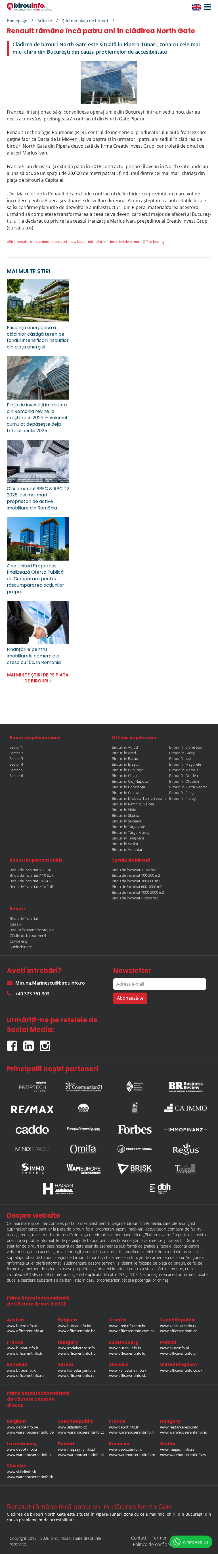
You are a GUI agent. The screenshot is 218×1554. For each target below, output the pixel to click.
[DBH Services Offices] (160, 1189)
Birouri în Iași (180, 758)
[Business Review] (186, 1085)
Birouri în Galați (182, 752)
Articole (44, 20)
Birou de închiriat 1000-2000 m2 (138, 892)
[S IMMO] (32, 1169)
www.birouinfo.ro (21, 1370)
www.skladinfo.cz (72, 1427)
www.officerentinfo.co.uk (181, 1370)
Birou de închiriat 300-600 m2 (136, 880)
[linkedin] (31, 1043)
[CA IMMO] (186, 1108)
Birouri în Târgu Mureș (130, 832)
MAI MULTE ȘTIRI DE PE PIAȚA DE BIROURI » (38, 678)
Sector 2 (16, 752)
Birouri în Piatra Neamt (188, 786)
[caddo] (32, 1129)
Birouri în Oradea (183, 775)
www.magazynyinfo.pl (76, 1449)
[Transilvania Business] (134, 1108)
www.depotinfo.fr (124, 1427)
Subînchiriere (21, 946)
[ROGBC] (134, 1085)
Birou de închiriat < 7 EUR (30, 869)
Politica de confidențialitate (160, 1544)
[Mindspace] (32, 1149)
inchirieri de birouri (125, 241)
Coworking (18, 941)
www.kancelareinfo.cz (178, 1325)
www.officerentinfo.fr (25, 1353)
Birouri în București (128, 769)
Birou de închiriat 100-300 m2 (136, 875)
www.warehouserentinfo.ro (132, 1454)
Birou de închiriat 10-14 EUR (33, 880)
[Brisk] (134, 1169)
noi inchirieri (98, 241)
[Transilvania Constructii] (186, 1169)
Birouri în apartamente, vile (32, 929)
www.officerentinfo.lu (127, 1353)
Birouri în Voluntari (127, 849)
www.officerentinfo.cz (178, 1330)
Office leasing (153, 241)
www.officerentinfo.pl (178, 1353)
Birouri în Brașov (125, 764)
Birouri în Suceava (127, 821)
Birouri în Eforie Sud (185, 747)
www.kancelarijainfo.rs (77, 1370)
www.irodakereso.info (76, 1347)
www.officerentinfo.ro (25, 1375)
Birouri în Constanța (128, 786)
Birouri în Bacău (125, 758)
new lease (77, 241)
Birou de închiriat (24, 918)
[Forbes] (134, 1129)
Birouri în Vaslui (125, 843)
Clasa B (16, 924)
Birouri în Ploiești (183, 798)
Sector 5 (16, 769)
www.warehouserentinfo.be (30, 1432)
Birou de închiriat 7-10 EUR (32, 875)
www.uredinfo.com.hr (127, 1325)
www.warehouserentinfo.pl (81, 1454)
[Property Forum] (134, 1149)
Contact (138, 1538)
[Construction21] (83, 1085)
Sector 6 (16, 775)
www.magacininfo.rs (177, 1449)
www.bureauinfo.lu (125, 1347)
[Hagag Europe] (58, 1189)
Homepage (17, 20)
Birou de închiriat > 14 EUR (31, 886)
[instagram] (46, 1043)
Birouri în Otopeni (184, 781)
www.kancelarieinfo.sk (127, 1370)
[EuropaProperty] (83, 1129)
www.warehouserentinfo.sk (30, 1476)
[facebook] (15, 1043)
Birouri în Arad (124, 752)
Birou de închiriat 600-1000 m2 (137, 886)
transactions (40, 241)
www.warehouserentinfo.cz (81, 1432)
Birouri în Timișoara (128, 838)
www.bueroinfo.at (22, 1325)
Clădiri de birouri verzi (28, 935)
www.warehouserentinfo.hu (183, 1432)
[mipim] (32, 1085)
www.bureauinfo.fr (22, 1347)
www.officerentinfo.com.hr (131, 1330)
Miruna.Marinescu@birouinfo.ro (50, 983)
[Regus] (186, 1149)
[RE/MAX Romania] (32, 1108)
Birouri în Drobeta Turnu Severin (139, 798)
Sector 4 (16, 764)
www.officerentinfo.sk (127, 1375)
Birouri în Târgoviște (128, 826)
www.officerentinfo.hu (77, 1353)
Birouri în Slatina (125, 815)
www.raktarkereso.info (179, 1427)
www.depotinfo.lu (22, 1449)
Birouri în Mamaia (183, 769)
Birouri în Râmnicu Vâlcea (133, 804)
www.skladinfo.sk (21, 1471)
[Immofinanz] (186, 1129)
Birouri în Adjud (125, 747)
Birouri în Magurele (185, 764)
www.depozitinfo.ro (125, 1449)
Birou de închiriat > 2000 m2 (135, 898)
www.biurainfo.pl (174, 1347)
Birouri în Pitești (182, 792)
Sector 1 (16, 747)
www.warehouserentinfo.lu (30, 1454)
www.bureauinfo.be (74, 1325)
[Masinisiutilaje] (83, 1107)
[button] (206, 7)
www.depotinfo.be (22, 1427)
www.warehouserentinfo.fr (131, 1432)
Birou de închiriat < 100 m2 (134, 869)
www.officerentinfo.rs (76, 1375)
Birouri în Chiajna (126, 775)
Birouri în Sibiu (124, 809)
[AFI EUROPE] (83, 1169)
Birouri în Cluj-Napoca (130, 781)
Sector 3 (16, 758)
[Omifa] (83, 1149)
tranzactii (59, 241)
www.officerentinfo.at (25, 1330)
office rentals (17, 241)
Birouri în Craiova (126, 792)
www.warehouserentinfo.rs (183, 1454)
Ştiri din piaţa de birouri (85, 20)
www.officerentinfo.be (76, 1330)
